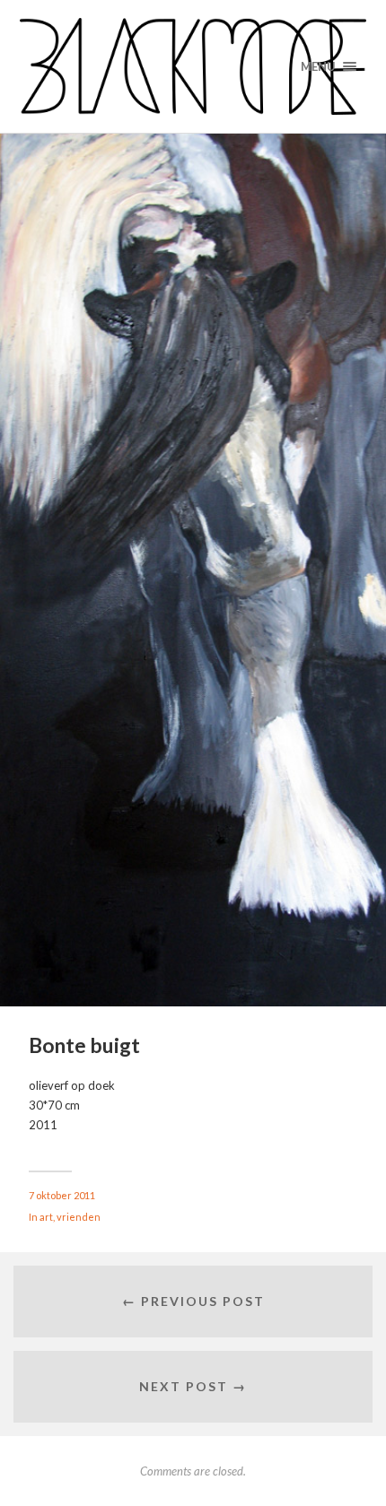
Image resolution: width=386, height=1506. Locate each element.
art (46, 1217)
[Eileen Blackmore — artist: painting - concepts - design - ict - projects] (193, 66)
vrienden (79, 1217)
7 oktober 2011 (62, 1195)
